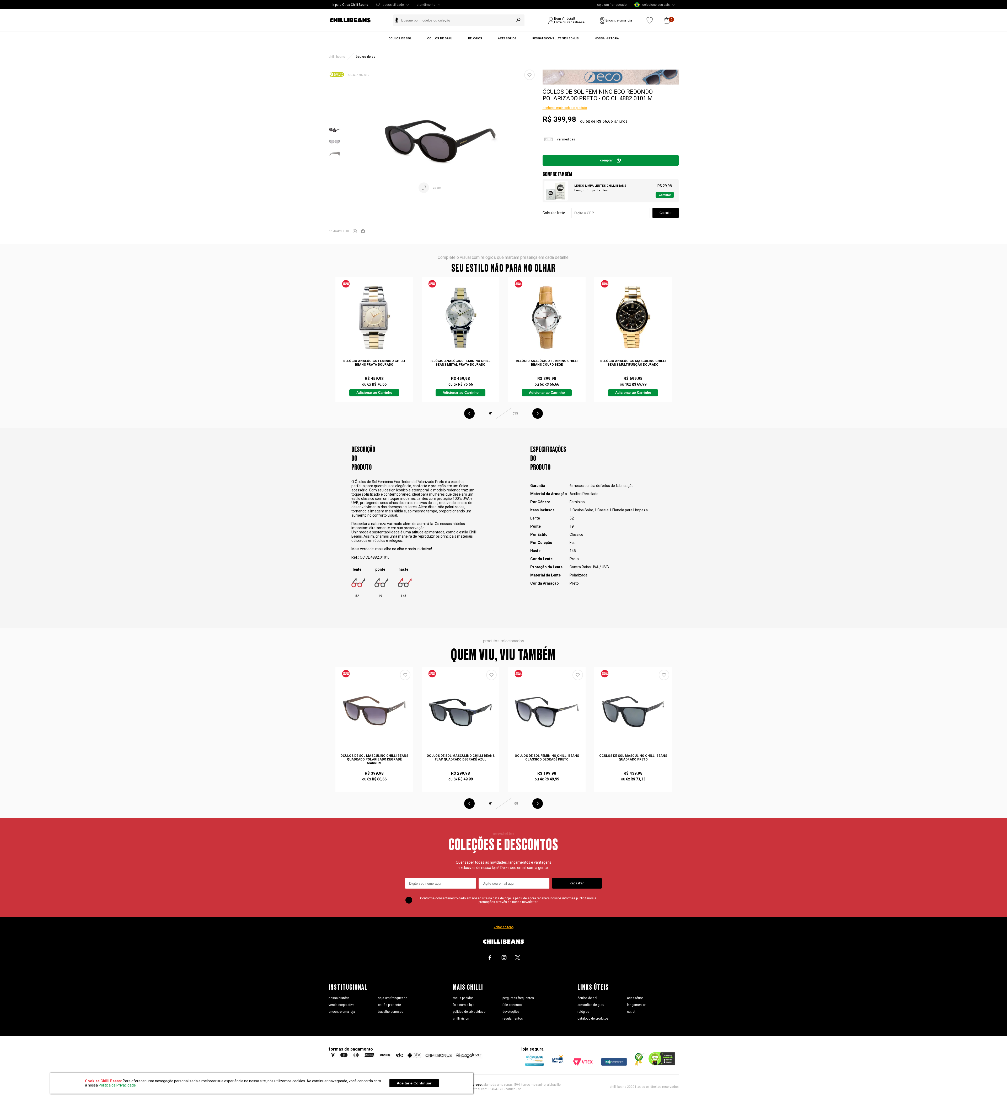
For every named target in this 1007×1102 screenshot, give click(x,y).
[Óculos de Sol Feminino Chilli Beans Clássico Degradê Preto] (547, 712)
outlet (631, 1012)
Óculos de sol (399, 38)
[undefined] (440, 142)
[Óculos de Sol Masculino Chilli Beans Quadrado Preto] (633, 712)
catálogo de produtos (592, 1018)
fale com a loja (463, 1005)
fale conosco (512, 1005)
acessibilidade (393, 5)
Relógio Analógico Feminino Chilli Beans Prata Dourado (374, 362)
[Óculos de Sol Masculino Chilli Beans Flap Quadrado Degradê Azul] (460, 712)
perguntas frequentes (518, 998)
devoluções (510, 1012)
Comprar (606, 160)
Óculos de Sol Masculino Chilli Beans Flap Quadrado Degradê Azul (461, 757)
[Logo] (354, 20)
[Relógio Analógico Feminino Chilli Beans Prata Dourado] (374, 317)
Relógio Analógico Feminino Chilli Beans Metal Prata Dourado (460, 362)
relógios (583, 1012)
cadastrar (577, 883)
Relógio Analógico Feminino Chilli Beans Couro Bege (547, 362)
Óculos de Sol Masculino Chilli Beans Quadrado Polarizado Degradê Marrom (374, 759)
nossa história (339, 998)
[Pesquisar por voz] (396, 20)
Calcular (666, 213)
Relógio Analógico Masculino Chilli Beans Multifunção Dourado (633, 362)
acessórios (635, 998)
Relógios (475, 38)
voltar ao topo (503, 927)
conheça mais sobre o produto (565, 108)
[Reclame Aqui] (637, 1064)
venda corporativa (342, 1005)
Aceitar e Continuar (414, 1083)
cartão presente (389, 1005)
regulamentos (512, 1018)
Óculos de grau (439, 38)
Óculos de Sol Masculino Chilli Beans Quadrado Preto (633, 757)
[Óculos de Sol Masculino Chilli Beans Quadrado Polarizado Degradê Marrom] (374, 712)
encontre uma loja (342, 1012)
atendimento (426, 5)
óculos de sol (587, 998)
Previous (469, 413)
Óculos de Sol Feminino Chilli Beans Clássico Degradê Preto (547, 757)
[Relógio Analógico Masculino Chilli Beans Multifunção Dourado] (633, 317)
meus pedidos (463, 998)
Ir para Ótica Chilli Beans (350, 5)
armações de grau (590, 1005)
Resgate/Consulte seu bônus (555, 38)
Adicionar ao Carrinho (374, 393)
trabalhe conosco (390, 1012)
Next (537, 413)
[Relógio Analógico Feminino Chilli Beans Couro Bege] (547, 317)
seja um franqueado (611, 5)
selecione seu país (656, 5)
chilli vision (461, 1018)
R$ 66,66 (604, 121)
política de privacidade (469, 1012)
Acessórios (507, 38)
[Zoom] (334, 135)
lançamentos (636, 1005)
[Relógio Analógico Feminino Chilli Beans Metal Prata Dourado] (460, 317)
